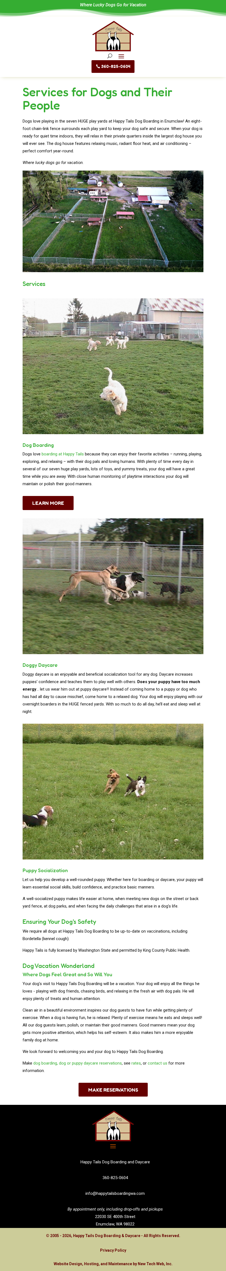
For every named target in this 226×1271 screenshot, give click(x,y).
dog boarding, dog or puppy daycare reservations (77, 1063)
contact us (157, 1063)
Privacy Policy (113, 1250)
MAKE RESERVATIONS (113, 1090)
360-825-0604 (115, 66)
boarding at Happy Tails (63, 454)
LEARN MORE (48, 503)
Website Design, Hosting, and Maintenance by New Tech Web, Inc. (113, 1264)
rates (136, 1063)
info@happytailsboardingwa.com (115, 1193)
